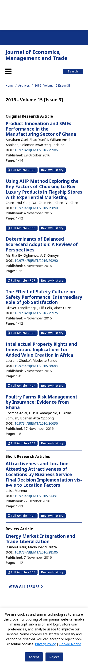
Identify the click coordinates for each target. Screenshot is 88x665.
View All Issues (24, 586)
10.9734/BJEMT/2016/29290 (36, 260)
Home (10, 86)
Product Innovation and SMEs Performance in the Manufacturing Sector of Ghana (41, 128)
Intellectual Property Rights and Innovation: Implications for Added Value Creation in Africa (41, 349)
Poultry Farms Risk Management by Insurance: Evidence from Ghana (41, 402)
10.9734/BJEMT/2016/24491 (36, 495)
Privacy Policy (45, 644)
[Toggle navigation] (8, 71)
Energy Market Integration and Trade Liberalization (40, 539)
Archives (24, 86)
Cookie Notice (70, 644)
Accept (34, 657)
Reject (54, 657)
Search (73, 71)
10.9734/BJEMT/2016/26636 (36, 423)
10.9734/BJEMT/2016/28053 (36, 365)
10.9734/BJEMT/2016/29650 (36, 207)
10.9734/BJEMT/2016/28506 (36, 552)
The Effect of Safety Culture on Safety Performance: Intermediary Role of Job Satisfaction (44, 297)
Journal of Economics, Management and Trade (36, 54)
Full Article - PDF (22, 170)
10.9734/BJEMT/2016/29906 (36, 149)
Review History (52, 170)
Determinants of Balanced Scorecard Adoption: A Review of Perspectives (42, 244)
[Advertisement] (44, 14)
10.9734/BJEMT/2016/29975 (36, 313)
